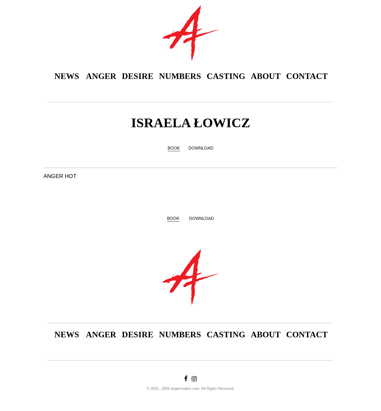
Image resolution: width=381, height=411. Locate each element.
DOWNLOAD (201, 148)
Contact (307, 76)
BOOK (174, 148)
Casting (226, 76)
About (266, 76)
